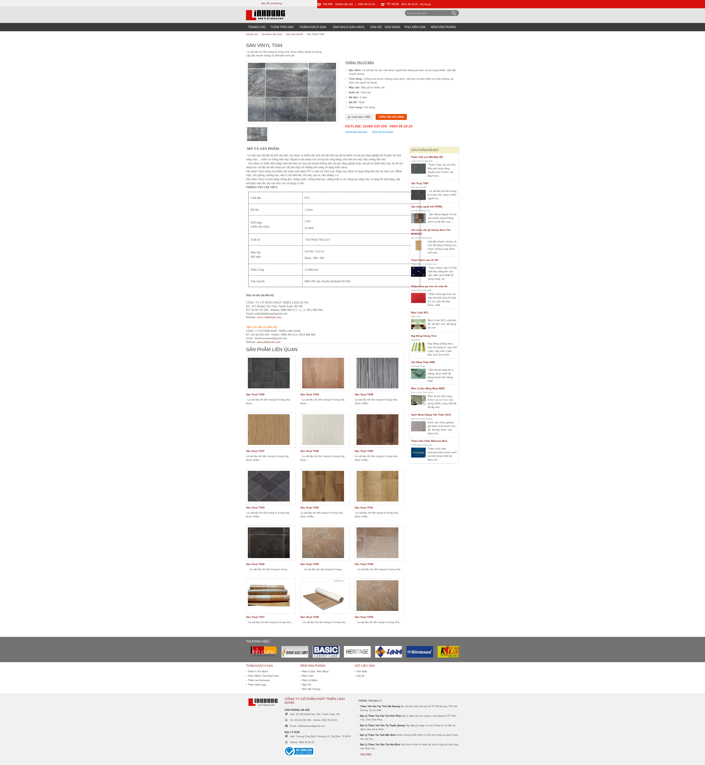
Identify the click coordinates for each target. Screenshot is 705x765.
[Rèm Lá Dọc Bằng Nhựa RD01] (418, 400)
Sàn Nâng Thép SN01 (423, 362)
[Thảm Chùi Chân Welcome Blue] (418, 453)
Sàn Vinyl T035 (364, 617)
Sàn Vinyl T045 (364, 451)
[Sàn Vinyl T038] (379, 543)
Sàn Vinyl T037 (255, 617)
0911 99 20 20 (409, 4)
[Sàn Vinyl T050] (271, 373)
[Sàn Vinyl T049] (325, 373)
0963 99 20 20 (366, 4)
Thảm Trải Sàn (282, 27)
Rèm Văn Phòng (443, 27)
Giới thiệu (362, 671)
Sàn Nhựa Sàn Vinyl (349, 27)
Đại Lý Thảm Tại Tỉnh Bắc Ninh (378, 735)
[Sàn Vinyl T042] (325, 486)
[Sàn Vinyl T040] (271, 543)
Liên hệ (360, 675)
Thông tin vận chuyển (382, 132)
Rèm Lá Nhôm (309, 680)
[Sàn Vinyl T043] (271, 486)
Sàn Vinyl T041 (364, 507)
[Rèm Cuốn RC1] (418, 324)
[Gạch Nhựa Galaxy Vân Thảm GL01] (418, 426)
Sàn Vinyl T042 (309, 507)
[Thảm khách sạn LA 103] (418, 272)
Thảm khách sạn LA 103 (424, 260)
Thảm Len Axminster (259, 680)
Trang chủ (257, 27)
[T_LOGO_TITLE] (265, 19)
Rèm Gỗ (306, 684)
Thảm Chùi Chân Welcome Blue (429, 441)
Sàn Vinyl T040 (255, 564)
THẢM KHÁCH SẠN (312, 27)
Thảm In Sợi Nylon (258, 671)
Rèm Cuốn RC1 (419, 312)
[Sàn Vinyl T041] (379, 486)
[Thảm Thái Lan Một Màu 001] (418, 169)
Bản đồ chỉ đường (271, 3)
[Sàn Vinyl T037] (271, 596)
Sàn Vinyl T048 (364, 394)
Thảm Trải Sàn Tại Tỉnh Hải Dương (380, 706)
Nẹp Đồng (415, 340)
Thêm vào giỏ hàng (391, 117)
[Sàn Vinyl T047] (271, 430)
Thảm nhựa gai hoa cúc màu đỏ (429, 286)
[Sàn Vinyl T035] (379, 596)
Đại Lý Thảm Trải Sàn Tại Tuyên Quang (382, 725)
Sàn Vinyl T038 (364, 564)
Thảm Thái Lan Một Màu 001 (427, 157)
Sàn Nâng (392, 27)
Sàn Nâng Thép (418, 366)
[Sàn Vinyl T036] (325, 596)
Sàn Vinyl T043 (255, 507)
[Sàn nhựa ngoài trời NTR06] (418, 218)
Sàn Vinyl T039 (309, 564)
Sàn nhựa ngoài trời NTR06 (426, 206)
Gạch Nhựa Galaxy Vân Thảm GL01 (431, 414)
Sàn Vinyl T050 (255, 394)
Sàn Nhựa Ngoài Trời (420, 211)
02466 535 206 (344, 4)
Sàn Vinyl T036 (309, 617)
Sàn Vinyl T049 (309, 394)
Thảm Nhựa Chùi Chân (421, 290)
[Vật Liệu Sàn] (263, 706)
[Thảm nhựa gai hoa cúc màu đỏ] (418, 298)
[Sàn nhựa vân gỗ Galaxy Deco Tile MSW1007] (418, 245)
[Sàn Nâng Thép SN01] (418, 374)
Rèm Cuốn (416, 316)
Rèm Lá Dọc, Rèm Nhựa (422, 392)
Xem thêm (365, 754)
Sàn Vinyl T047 (255, 451)
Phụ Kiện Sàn (415, 27)
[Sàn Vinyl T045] (379, 430)
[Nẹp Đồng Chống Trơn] (418, 347)
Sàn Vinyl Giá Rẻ (418, 187)
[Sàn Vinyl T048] (379, 373)
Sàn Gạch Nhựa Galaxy (422, 238)
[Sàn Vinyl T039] (325, 543)
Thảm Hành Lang (257, 684)
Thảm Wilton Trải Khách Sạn (423, 264)
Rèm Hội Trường (311, 689)
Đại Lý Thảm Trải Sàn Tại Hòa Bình (380, 744)
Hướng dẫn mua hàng (356, 132)
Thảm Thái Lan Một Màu (422, 161)
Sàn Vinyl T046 (309, 451)
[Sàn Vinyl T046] (325, 430)
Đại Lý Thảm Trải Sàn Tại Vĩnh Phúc (381, 716)
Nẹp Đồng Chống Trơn (424, 336)
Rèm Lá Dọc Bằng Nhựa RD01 (428, 388)
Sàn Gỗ (376, 27)
